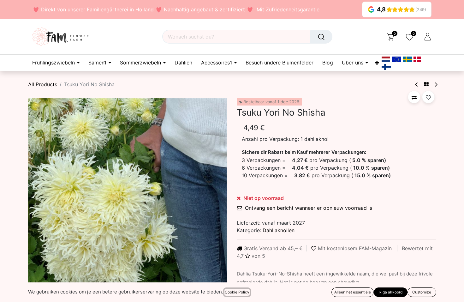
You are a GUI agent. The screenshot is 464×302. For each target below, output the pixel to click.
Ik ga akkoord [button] (390, 292)
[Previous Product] (417, 84)
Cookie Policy (237, 292)
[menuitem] (183, 63)
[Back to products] (426, 84)
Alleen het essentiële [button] (352, 292)
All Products (42, 84)
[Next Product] (436, 84)
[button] (43, 197)
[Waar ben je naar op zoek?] (321, 36)
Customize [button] (421, 292)
